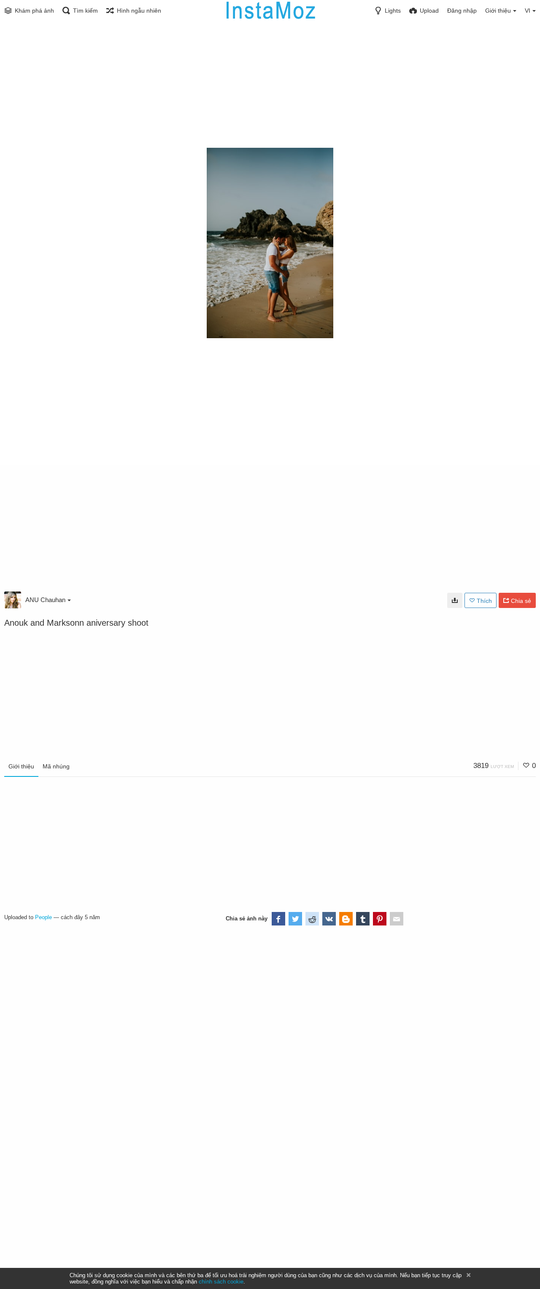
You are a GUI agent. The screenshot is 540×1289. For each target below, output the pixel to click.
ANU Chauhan (45, 599)
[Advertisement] (270, 84)
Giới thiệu (21, 766)
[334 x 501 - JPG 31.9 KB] (454, 600)
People (43, 917)
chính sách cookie (221, 1281)
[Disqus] (102, 1034)
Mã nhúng (56, 766)
